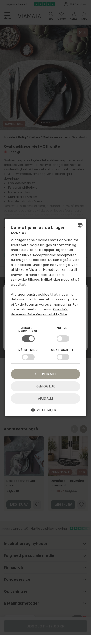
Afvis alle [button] (45, 398)
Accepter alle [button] (45, 374)
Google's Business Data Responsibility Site (39, 311)
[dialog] (45, 317)
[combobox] (80, 225)
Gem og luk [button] (45, 386)
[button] (45, 411)
